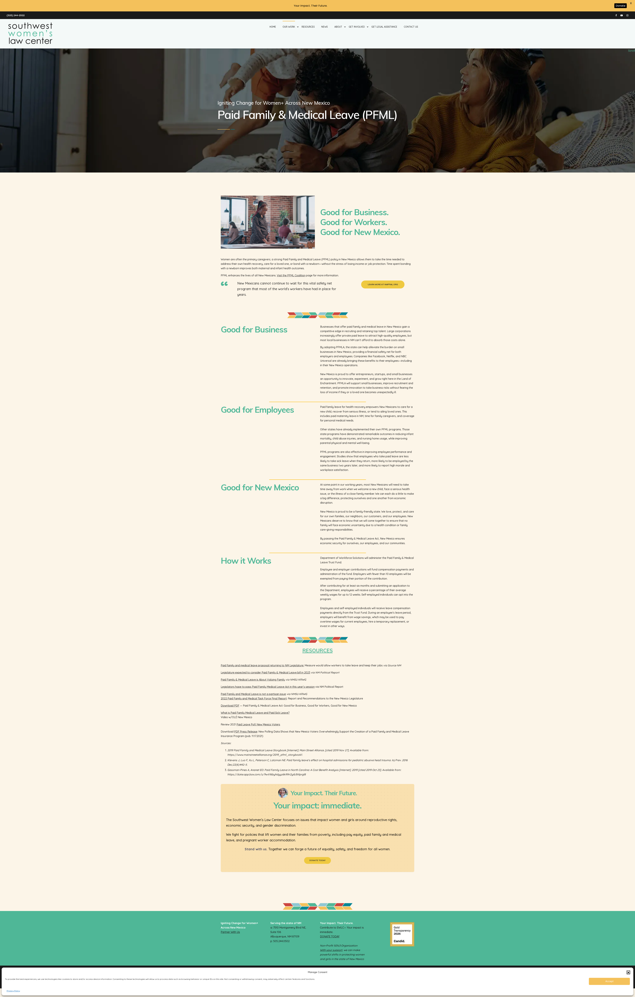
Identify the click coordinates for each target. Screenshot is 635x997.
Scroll (631, 50)
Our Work (289, 26)
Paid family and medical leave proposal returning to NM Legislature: (262, 665)
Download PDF (230, 705)
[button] (628, 972)
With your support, (331, 950)
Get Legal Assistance (384, 26)
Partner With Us (230, 932)
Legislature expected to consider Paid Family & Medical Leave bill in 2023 (265, 672)
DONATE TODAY (329, 936)
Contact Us (411, 26)
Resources (308, 26)
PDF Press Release (245, 731)
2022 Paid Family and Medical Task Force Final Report (254, 698)
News (324, 26)
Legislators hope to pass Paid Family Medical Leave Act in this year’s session (268, 686)
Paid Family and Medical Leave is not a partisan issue (253, 694)
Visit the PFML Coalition (291, 275)
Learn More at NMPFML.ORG (383, 284)
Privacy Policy (13, 991)
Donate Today (317, 860)
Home (273, 26)
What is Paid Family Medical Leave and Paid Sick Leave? (255, 712)
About (338, 26)
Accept (609, 981)
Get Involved (357, 26)
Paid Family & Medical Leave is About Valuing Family (253, 679)
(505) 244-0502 (16, 15)
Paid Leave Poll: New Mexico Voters (258, 724)
